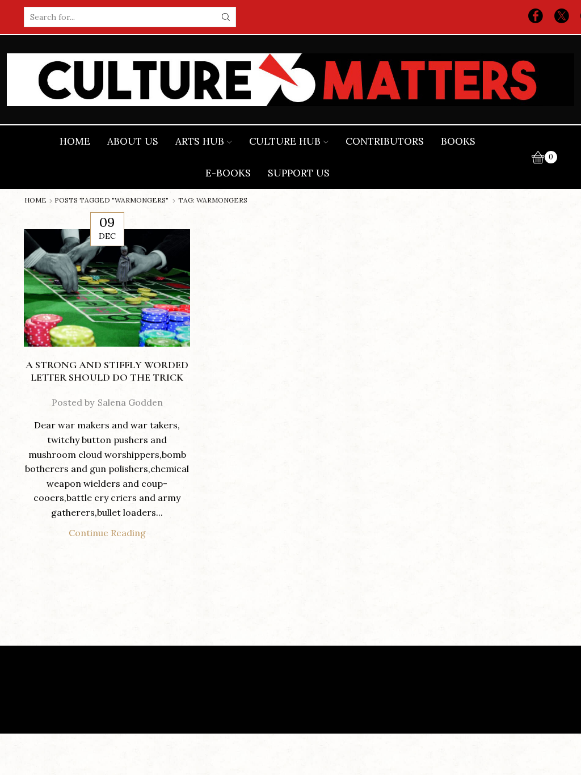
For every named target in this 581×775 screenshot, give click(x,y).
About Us (132, 141)
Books (458, 141)
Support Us (299, 173)
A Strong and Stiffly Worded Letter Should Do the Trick (107, 371)
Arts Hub (199, 141)
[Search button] (225, 17)
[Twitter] (561, 17)
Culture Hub (285, 141)
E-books (228, 173)
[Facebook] (535, 17)
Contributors (385, 141)
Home (75, 141)
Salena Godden (130, 402)
